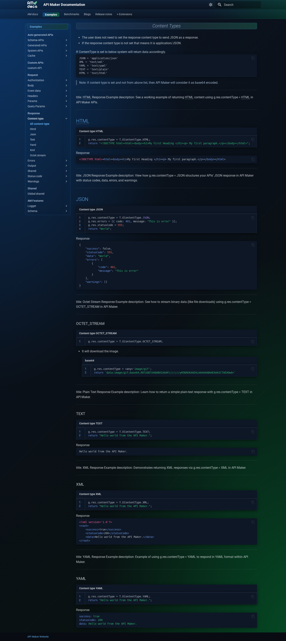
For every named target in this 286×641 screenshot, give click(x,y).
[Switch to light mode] (211, 5)
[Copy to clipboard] (253, 58)
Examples (51, 14)
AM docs (32, 14)
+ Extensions (124, 14)
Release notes (103, 14)
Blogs (87, 14)
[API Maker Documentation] (32, 4)
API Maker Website (38, 636)
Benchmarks (71, 14)
